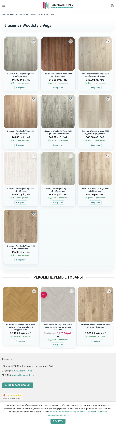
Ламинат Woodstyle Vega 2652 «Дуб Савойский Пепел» (58, 132)
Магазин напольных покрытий (15, 14)
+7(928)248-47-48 (23, 370)
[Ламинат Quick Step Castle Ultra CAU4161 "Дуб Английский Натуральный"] (20, 304)
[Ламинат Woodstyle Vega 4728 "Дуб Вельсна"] (58, 54)
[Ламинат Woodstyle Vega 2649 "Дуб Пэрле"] (20, 168)
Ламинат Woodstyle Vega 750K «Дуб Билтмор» (95, 189)
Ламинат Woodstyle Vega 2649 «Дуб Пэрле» (20, 189)
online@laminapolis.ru (23, 375)
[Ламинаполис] (58, 5)
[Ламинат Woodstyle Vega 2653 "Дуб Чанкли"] (20, 111)
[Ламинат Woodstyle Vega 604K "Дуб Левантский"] (20, 226)
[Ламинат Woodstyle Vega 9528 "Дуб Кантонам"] (20, 54)
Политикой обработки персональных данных (73, 412)
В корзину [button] (20, 88)
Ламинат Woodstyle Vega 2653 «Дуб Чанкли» (20, 132)
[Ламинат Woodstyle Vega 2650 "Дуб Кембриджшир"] (95, 111)
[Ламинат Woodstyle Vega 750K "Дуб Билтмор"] (95, 168)
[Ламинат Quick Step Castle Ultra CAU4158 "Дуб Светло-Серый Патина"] (58, 304)
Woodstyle (43, 14)
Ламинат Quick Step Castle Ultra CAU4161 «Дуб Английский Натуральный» (20, 327)
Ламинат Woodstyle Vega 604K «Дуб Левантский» (21, 247)
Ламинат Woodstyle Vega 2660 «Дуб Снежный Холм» (95, 75)
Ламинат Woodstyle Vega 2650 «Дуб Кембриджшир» (95, 132)
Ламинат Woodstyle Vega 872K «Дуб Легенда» (58, 189)
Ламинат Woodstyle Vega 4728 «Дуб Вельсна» (58, 75)
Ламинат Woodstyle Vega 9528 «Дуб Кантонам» (20, 75)
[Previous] (3, 317)
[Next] (112, 317)
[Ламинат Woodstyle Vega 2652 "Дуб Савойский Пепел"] (58, 111)
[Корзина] (112, 6)
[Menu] (4, 5)
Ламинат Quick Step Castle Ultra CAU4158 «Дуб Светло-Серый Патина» (58, 327)
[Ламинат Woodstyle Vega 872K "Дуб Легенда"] (58, 168)
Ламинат (33, 14)
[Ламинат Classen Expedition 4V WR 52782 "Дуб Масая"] (95, 304)
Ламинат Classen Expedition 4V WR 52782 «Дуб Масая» (95, 326)
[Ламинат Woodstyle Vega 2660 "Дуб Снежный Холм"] (95, 54)
